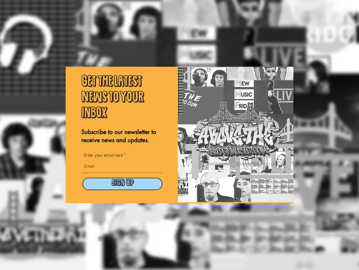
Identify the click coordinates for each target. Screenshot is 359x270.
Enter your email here (103, 155)
